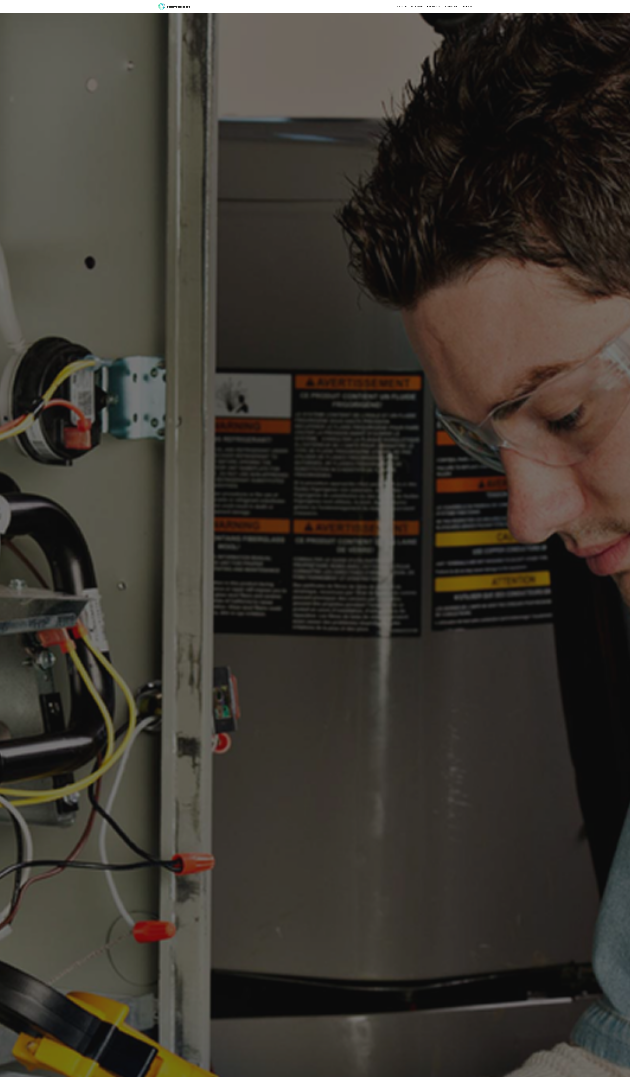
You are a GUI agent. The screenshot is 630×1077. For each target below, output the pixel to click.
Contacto (467, 6)
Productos (417, 6)
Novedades (451, 6)
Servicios (402, 6)
